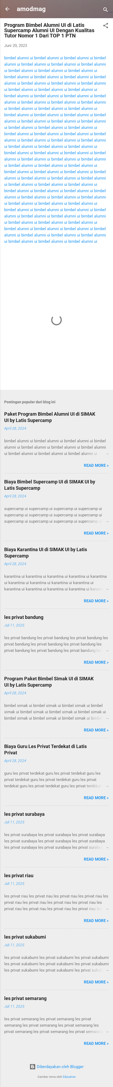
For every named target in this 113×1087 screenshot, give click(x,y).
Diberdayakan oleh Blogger (60, 1066)
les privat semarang (25, 998)
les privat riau (18, 875)
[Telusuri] (105, 11)
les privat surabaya (24, 814)
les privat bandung (23, 617)
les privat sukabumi (25, 937)
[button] (105, 26)
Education (69, 1077)
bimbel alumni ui (18, 58)
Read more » (96, 465)
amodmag (31, 9)
